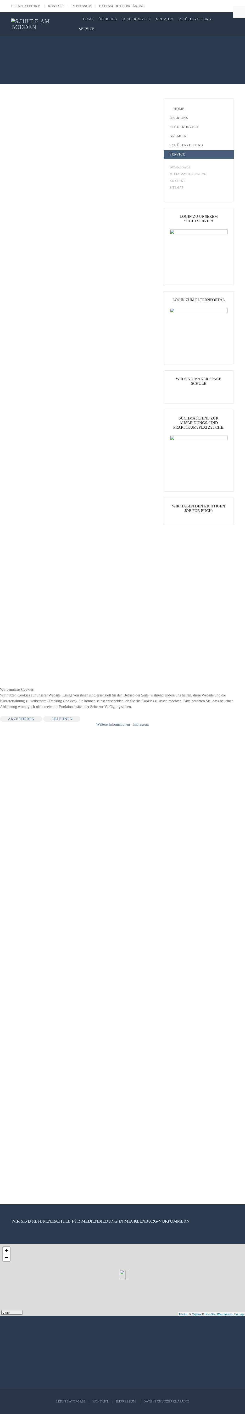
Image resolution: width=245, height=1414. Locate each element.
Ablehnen (61, 719)
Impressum (141, 724)
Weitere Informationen (113, 724)
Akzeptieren (21, 719)
